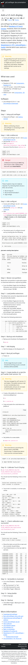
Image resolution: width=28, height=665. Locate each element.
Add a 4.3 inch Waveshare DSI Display (22, 646)
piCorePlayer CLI (8, 627)
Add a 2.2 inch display (6, 645)
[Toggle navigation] (3, 6)
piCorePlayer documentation (15, 2)
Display (16, 20)
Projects (9, 20)
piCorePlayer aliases (9, 625)
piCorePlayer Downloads (10, 103)
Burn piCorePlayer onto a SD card (13, 616)
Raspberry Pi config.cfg (10, 631)
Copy (24, 410)
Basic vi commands (9, 629)
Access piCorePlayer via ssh (11, 622)
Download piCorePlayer (10, 614)
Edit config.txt (7, 623)
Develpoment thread (12, 637)
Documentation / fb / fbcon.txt (12, 638)
